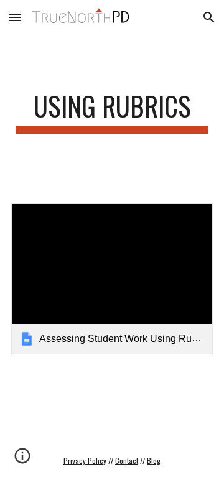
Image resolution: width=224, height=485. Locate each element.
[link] (112, 278)
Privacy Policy (84, 460)
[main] (112, 112)
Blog (154, 460)
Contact (126, 460)
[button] (15, 17)
